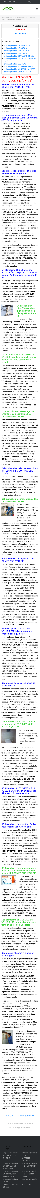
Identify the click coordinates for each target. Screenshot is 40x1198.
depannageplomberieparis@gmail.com (25, 2)
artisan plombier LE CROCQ (15, 48)
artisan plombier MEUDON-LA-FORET (19, 69)
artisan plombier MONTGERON (16, 51)
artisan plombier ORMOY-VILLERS (18, 72)
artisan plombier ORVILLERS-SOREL (19, 56)
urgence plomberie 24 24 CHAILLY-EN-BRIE (10, 1155)
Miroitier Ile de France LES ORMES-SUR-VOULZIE (18, 1116)
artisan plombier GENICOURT (16, 53)
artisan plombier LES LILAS (15, 64)
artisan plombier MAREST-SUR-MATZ (19, 66)
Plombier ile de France (14, 17)
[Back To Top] (35, 1193)
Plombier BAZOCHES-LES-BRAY (19, 1128)
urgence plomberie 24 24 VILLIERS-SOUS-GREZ (10, 1166)
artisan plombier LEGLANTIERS (17, 45)
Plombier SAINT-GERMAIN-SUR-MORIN (20, 1123)
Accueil (3, 17)
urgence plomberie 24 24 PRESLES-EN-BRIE (29, 1173)
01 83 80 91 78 (7, 2)
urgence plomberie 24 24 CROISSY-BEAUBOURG (10, 1173)
